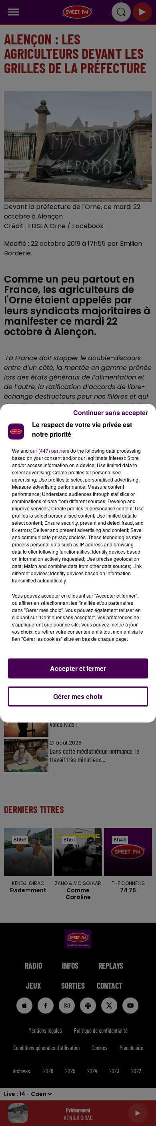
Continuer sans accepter (110, 412)
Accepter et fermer (78, 668)
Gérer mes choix (78, 696)
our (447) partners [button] (49, 450)
